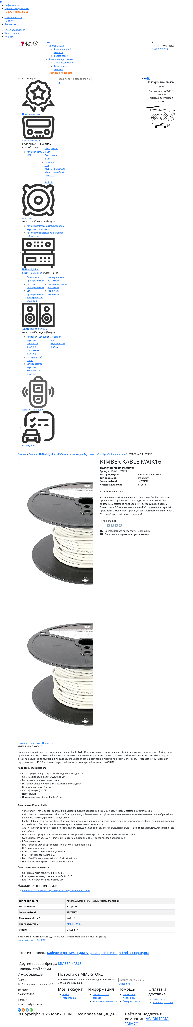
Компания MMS (13, 17)
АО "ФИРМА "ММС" (147, 1021)
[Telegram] (116, 525)
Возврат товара (131, 1001)
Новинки (9, 36)
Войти (65, 994)
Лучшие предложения (17, 8)
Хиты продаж (12, 33)
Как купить (159, 999)
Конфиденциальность (105, 1001)
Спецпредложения (15, 29)
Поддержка (36, 743)
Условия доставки (163, 1002)
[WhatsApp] (120, 525)
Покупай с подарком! (16, 11)
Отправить (124, 983)
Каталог (33, 454)
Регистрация (69, 997)
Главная (22, 454)
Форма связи (12, 24)
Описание (23, 743)
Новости (9, 20)
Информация (12, 5)
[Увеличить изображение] (19, 458)
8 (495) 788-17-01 (161, 49)
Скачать (31, 940)
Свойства (48, 743)
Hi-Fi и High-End (48, 454)
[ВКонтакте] (108, 525)
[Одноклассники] (112, 525)
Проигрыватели (33, 273)
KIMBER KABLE (74, 923)
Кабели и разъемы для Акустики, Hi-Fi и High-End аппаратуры (92, 454)
